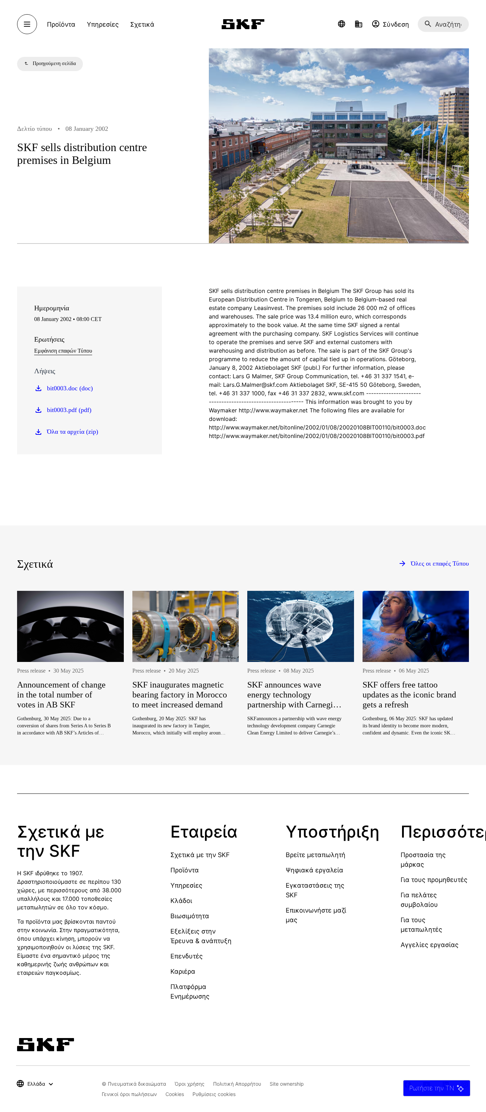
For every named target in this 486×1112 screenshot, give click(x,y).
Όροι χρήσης (190, 1084)
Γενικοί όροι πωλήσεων (129, 1094)
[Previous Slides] (35, 685)
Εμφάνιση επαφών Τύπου (63, 351)
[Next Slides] (450, 685)
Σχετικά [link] (142, 24)
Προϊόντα (184, 870)
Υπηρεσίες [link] (103, 24)
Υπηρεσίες (186, 885)
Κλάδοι (181, 900)
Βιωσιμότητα (189, 916)
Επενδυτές (186, 956)
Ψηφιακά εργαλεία (314, 870)
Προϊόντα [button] (61, 24)
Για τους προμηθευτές (434, 879)
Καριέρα (182, 971)
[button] (341, 24)
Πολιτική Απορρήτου (237, 1084)
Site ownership (287, 1084)
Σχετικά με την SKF (200, 855)
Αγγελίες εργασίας (430, 944)
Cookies (174, 1094)
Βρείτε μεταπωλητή (315, 855)
